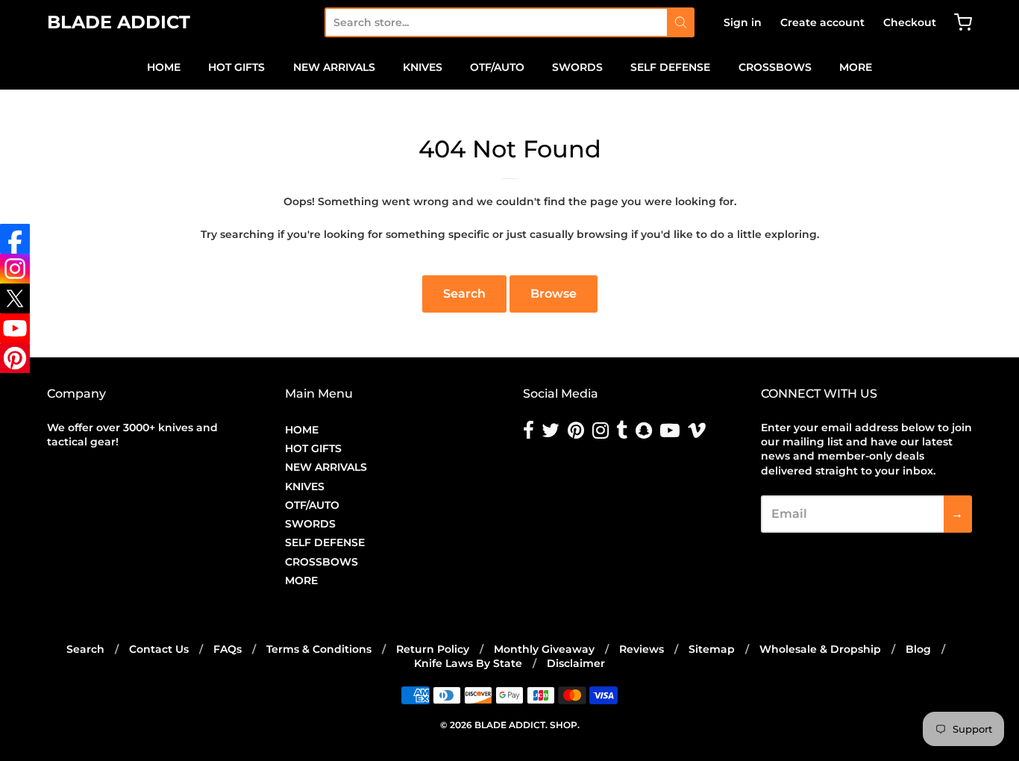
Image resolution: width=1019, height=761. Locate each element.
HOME (164, 67)
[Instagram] (15, 269)
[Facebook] (15, 239)
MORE (855, 67)
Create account (822, 22)
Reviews (641, 649)
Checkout (909, 22)
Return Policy (432, 649)
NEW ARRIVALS (334, 67)
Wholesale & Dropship (820, 649)
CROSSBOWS (775, 67)
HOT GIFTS (236, 67)
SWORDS (577, 67)
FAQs (227, 649)
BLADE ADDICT (118, 22)
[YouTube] (15, 328)
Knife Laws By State (468, 663)
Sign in (743, 22)
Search (464, 293)
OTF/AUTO (497, 67)
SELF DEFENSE (670, 67)
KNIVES (422, 67)
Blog (918, 649)
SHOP (563, 724)
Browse (553, 293)
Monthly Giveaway (544, 649)
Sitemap (712, 649)
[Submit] (681, 22)
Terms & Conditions (318, 649)
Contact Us (159, 649)
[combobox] (495, 22)
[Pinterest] (15, 358)
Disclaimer (576, 663)
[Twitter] (15, 298)
